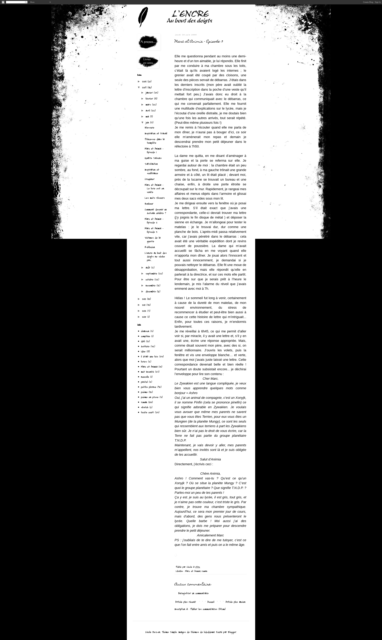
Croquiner (149, 179)
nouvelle (145, 377)
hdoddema (209, 632)
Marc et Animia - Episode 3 (154, 230)
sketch (144, 407)
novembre (151, 285)
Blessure (149, 128)
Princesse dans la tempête (154, 141)
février (150, 99)
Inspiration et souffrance (152, 171)
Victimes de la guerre (152, 239)
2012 (144, 311)
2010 (144, 299)
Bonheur (149, 204)
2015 (144, 317)
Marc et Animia (192, 571)
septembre (152, 273)
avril (148, 111)
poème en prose (149, 397)
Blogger (232, 632)
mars (149, 105)
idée (143, 351)
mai (148, 116)
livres (144, 362)
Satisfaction (151, 164)
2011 (144, 305)
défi (143, 341)
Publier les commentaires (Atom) (208, 609)
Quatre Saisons (153, 158)
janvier (150, 93)
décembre (151, 291)
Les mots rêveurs (155, 198)
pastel (144, 382)
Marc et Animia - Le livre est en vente (154, 188)
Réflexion (150, 247)
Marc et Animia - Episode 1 (154, 150)
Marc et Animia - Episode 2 (154, 221)
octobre (150, 279)
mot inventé (147, 372)
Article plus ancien (235, 602)
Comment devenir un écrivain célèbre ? (156, 211)
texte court (147, 412)
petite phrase (148, 387)
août (148, 268)
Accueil (210, 602)
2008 (145, 81)
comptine (145, 336)
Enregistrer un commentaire (193, 593)
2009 (145, 87)
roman (204, 571)
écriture (145, 346)
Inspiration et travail (156, 133)
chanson (145, 331)
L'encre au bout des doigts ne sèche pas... (156, 256)
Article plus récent (185, 602)
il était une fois (149, 356)
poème (144, 392)
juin (148, 122)
